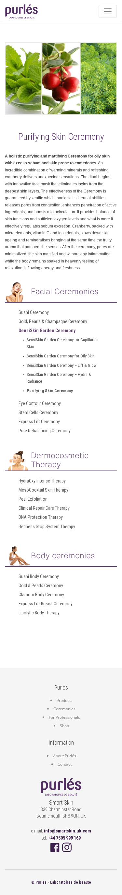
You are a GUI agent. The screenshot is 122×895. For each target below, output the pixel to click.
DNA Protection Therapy (41, 517)
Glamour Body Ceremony (41, 594)
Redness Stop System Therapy (47, 526)
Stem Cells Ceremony (38, 412)
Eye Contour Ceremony (40, 403)
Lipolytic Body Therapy (39, 612)
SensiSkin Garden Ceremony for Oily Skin (61, 356)
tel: (61, 838)
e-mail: (61, 830)
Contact (65, 764)
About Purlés (64, 756)
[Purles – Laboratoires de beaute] (61, 787)
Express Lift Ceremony (39, 421)
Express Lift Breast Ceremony (46, 603)
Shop (64, 725)
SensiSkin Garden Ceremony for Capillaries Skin (62, 343)
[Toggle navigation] (108, 11)
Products (65, 700)
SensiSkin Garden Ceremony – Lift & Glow (62, 365)
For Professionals (64, 717)
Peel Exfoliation (33, 499)
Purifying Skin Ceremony (50, 390)
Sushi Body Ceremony (39, 576)
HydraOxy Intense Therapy (42, 480)
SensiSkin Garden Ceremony (47, 330)
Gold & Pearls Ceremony (41, 585)
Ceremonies (64, 709)
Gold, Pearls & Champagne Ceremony (53, 321)
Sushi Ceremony (34, 312)
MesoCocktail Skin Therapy (43, 490)
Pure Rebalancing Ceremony (45, 430)
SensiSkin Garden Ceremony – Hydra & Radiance (59, 378)
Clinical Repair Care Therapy (44, 508)
